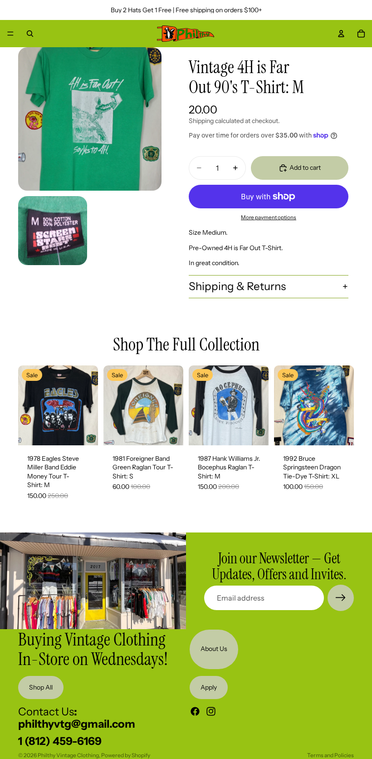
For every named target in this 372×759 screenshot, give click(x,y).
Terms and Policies (330, 755)
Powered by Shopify (125, 755)
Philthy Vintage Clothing (68, 755)
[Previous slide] (28, 405)
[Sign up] (341, 598)
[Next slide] (88, 405)
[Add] (84, 431)
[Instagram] (211, 711)
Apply (209, 687)
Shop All (41, 687)
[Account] (341, 34)
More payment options (268, 217)
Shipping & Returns (237, 286)
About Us (214, 649)
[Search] (30, 34)
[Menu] (10, 33)
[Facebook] (195, 711)
